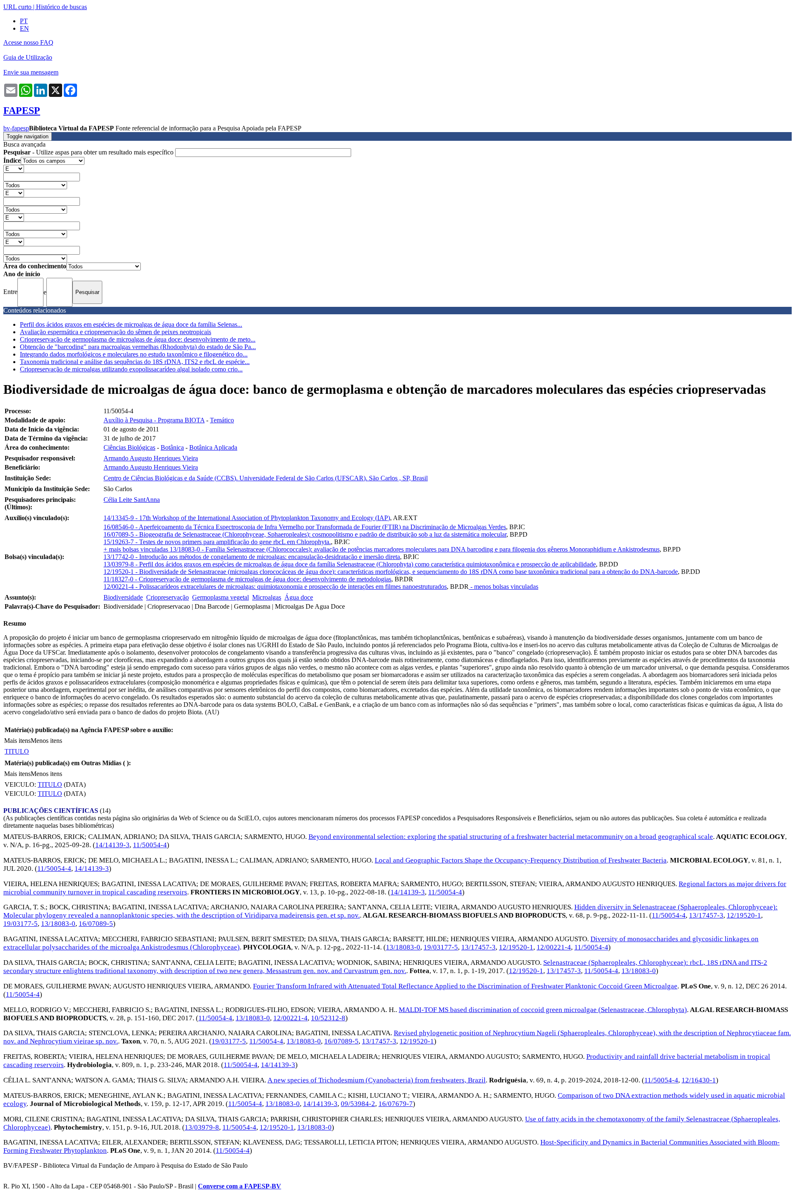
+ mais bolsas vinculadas (137, 549)
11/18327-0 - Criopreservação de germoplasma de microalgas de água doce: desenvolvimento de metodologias (247, 579)
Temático (222, 420)
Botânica (172, 447)
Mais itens (17, 740)
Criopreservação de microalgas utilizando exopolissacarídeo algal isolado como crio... (131, 369)
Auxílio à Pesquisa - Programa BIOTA (154, 420)
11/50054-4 (150, 845)
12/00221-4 (554, 947)
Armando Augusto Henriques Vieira (151, 458)
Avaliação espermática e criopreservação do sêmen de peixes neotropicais (115, 331)
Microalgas (266, 597)
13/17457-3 (706, 915)
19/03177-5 (20, 924)
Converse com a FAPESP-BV (239, 1186)
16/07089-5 (96, 924)
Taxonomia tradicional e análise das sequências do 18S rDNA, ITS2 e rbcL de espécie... (135, 361)
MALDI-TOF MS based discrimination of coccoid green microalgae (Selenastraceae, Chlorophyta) (543, 1010)
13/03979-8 (202, 1127)
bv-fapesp (16, 128)
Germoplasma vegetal (220, 597)
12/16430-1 (699, 1080)
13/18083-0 (58, 924)
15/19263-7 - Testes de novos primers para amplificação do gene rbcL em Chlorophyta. (217, 541)
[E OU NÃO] (13, 168)
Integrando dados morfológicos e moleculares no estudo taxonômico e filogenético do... (134, 354)
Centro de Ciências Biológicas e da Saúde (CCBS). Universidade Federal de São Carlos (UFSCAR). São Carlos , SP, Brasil (266, 478)
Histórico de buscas (61, 6)
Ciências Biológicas (129, 447)
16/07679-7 (395, 1104)
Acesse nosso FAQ (28, 42)
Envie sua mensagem (30, 72)
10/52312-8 (328, 1018)
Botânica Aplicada (213, 447)
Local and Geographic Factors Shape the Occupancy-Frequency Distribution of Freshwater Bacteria (521, 860)
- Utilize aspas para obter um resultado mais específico (89, 152)
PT (24, 20)
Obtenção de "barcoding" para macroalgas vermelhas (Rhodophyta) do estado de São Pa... (138, 346)
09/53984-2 (358, 1104)
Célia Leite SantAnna (132, 499)
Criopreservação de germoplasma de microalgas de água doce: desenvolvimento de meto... (137, 339)
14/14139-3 (112, 845)
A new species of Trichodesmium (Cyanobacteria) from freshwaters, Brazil (376, 1080)
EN (24, 28)
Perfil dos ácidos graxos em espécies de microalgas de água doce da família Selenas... (131, 324)
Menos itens (46, 740)
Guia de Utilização (27, 57)
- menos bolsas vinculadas (503, 586)
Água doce (298, 597)
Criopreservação (167, 597)
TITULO (17, 751)
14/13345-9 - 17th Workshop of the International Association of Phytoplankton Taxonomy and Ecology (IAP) (247, 517)
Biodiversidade (123, 597)
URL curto (17, 6)
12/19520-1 (744, 915)
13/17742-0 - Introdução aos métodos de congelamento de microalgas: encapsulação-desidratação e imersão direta (252, 556)
